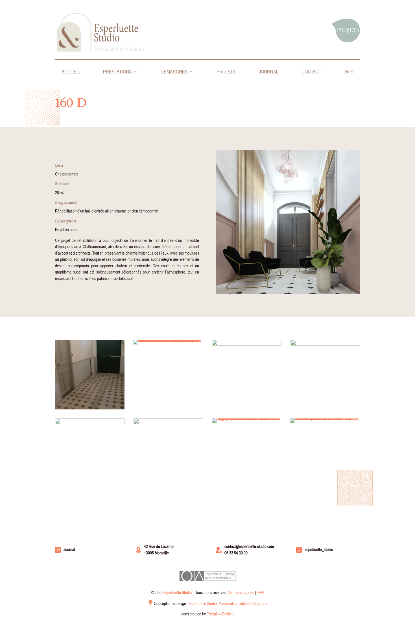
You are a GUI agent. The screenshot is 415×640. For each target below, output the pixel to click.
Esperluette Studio (203, 603)
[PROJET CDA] (246, 423)
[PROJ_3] (168, 488)
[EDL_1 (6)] (89, 409)
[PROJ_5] (325, 409)
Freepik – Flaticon (221, 614)
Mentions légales (241, 592)
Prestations (117, 72)
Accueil (71, 72)
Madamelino (228, 603)
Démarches (174, 72)
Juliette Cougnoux (253, 603)
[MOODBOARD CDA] (325, 423)
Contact (311, 72)
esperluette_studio (319, 549)
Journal (268, 72)
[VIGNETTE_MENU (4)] (246, 409)
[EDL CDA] (168, 344)
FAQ (260, 592)
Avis (348, 72)
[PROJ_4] (89, 488)
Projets (226, 72)
